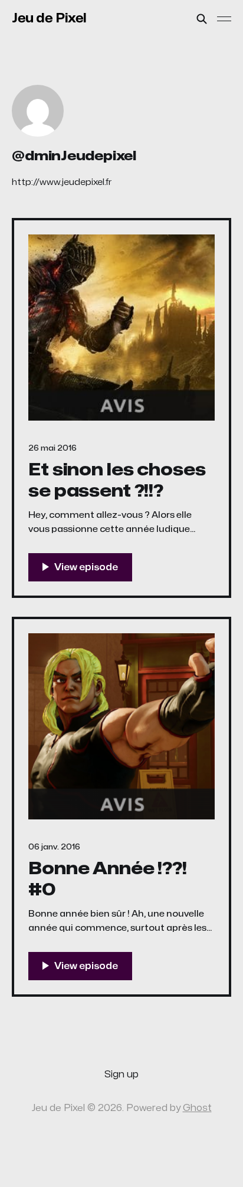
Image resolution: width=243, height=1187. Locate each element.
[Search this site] (202, 19)
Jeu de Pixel (49, 18)
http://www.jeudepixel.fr (61, 182)
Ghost (197, 1108)
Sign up (121, 1074)
